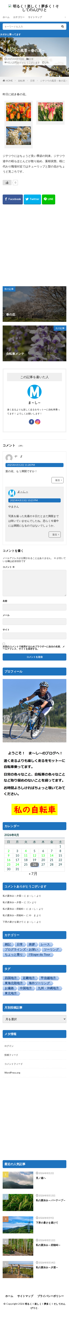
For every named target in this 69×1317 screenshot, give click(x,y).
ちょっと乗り (14, 954)
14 (51, 855)
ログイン (9, 1045)
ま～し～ (22, 491)
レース (45, 944)
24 (17, 864)
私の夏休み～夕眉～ (13, 895)
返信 (57, 480)
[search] (62, 26)
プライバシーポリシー (50, 1295)
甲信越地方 (48, 978)
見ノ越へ (41, 1177)
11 (26, 855)
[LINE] (48, 199)
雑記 (8, 944)
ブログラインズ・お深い (21, 949)
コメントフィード (13, 1063)
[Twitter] (32, 199)
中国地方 (26, 988)
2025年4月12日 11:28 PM (21, 465)
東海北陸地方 (14, 983)
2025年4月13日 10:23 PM (24, 500)
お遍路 (9, 988)
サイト (6, 629)
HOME (9, 80)
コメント (9, 567)
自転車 (21, 80)
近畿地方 (29, 978)
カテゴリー (19, 17)
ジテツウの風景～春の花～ (54, 80)
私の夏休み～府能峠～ (14, 908)
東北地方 (11, 993)
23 (8, 864)
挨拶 (32, 944)
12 (34, 855)
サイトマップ (35, 17)
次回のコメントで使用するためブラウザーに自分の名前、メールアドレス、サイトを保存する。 (34, 647)
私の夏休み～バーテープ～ (51, 1200)
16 (8, 860)
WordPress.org (12, 1072)
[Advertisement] (34, 244)
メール (6, 615)
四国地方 (11, 978)
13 (43, 855)
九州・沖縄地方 (48, 988)
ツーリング (51, 949)
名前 (5, 601)
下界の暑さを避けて (13, 921)
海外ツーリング (39, 983)
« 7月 (33, 873)
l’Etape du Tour (39, 954)
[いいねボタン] (7, 182)
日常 (31, 59)
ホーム (6, 17)
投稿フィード (11, 1054)
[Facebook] (13, 199)
